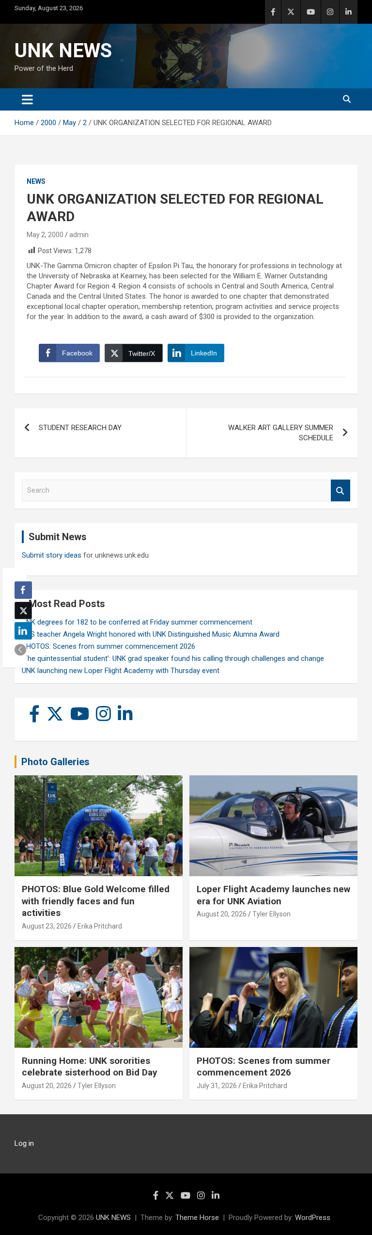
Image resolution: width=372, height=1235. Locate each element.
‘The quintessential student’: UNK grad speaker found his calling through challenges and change (173, 658)
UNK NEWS (63, 50)
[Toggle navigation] (27, 99)
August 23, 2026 (47, 926)
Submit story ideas (51, 555)
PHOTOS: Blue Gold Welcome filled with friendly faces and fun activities (96, 900)
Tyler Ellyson (271, 914)
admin (79, 235)
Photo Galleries (55, 762)
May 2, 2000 (45, 235)
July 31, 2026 (217, 1086)
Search (340, 490)
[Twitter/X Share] (23, 610)
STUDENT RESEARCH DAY (80, 427)
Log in (24, 1143)
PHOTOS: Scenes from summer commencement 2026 (108, 646)
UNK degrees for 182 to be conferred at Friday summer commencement (137, 622)
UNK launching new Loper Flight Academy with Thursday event (120, 670)
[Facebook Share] (23, 590)
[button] (20, 650)
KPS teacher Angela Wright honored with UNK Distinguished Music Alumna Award (150, 634)
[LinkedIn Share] (23, 631)
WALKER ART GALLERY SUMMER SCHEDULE (280, 432)
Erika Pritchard (100, 926)
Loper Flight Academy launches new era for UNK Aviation (273, 895)
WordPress (312, 1217)
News (36, 181)
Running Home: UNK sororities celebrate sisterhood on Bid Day (89, 1066)
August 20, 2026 (222, 914)
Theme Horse (197, 1217)
